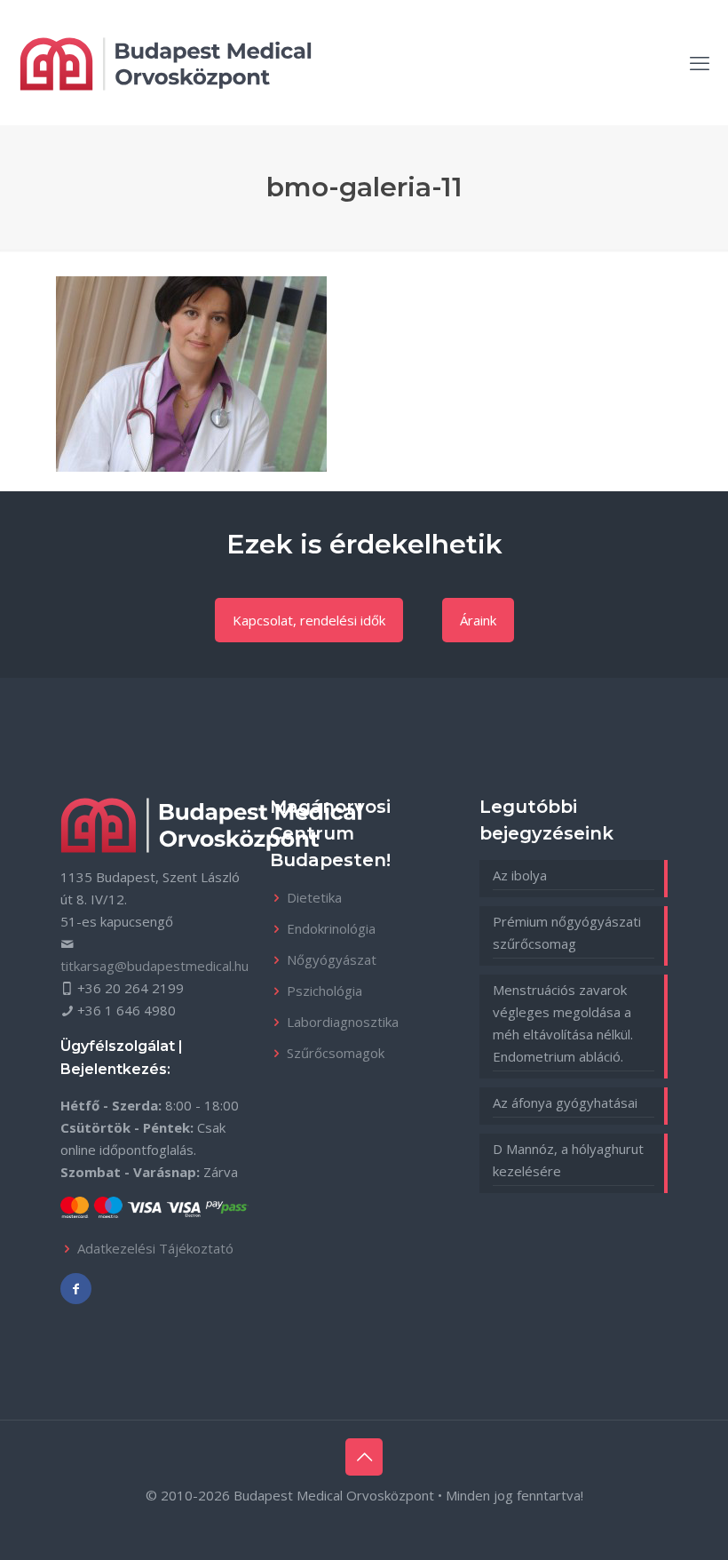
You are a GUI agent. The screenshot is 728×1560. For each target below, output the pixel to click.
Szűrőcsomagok (335, 1053)
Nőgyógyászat (331, 959)
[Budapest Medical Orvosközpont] (165, 62)
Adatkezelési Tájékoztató (155, 1248)
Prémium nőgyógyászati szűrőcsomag (567, 932)
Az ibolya (520, 875)
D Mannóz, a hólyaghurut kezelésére (568, 1160)
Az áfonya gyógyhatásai (565, 1102)
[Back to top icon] (364, 1457)
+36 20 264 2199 (130, 988)
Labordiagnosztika (343, 1022)
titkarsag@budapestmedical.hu (154, 966)
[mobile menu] (699, 62)
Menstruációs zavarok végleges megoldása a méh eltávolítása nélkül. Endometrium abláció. (563, 1023)
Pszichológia (324, 990)
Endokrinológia (331, 928)
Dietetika (314, 897)
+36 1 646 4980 (126, 1010)
